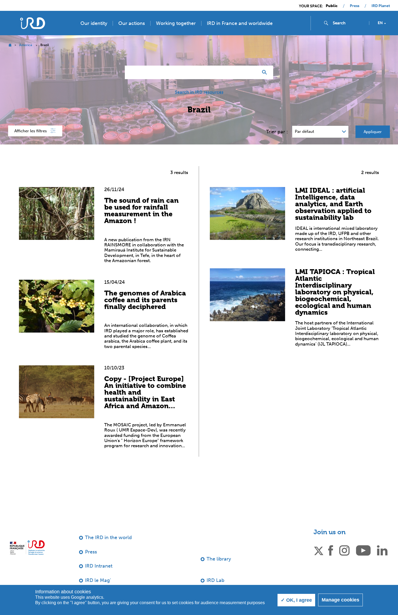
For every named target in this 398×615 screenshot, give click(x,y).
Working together (176, 23)
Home (10, 45)
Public (332, 6)
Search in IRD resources (199, 92)
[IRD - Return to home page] (32, 23)
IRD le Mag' (98, 580)
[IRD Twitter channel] (319, 550)
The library (219, 558)
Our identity (93, 23)
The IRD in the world (108, 537)
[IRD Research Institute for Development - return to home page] (27, 548)
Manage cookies (340, 600)
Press (354, 6)
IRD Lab (215, 580)
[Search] (265, 72)
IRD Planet (380, 6)
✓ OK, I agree (296, 600)
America (25, 45)
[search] (349, 23)
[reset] (252, 72)
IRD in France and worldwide (240, 23)
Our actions (131, 23)
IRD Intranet (98, 566)
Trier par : (277, 131)
